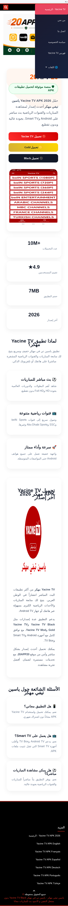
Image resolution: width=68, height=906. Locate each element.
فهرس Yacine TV (56, 52)
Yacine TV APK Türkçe (48, 883)
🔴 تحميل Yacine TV (33, 136)
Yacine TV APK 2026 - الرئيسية (44, 835)
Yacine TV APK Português (46, 875)
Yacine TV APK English (48, 843)
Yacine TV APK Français (47, 851)
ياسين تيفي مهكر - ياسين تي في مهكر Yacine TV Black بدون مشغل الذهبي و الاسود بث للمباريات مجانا (34, 899)
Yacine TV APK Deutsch (47, 867)
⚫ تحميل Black (33, 158)
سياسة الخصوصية (56, 42)
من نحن (61, 20)
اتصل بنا (61, 31)
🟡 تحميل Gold (33, 147)
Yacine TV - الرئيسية (55, 9)
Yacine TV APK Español (48, 859)
